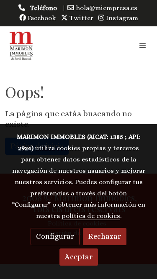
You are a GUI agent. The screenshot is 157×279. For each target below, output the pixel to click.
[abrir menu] (142, 45)
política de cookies (91, 216)
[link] (21, 45)
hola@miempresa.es (106, 8)
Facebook (41, 18)
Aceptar (79, 257)
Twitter (80, 18)
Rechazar (104, 236)
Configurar (55, 236)
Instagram (121, 18)
